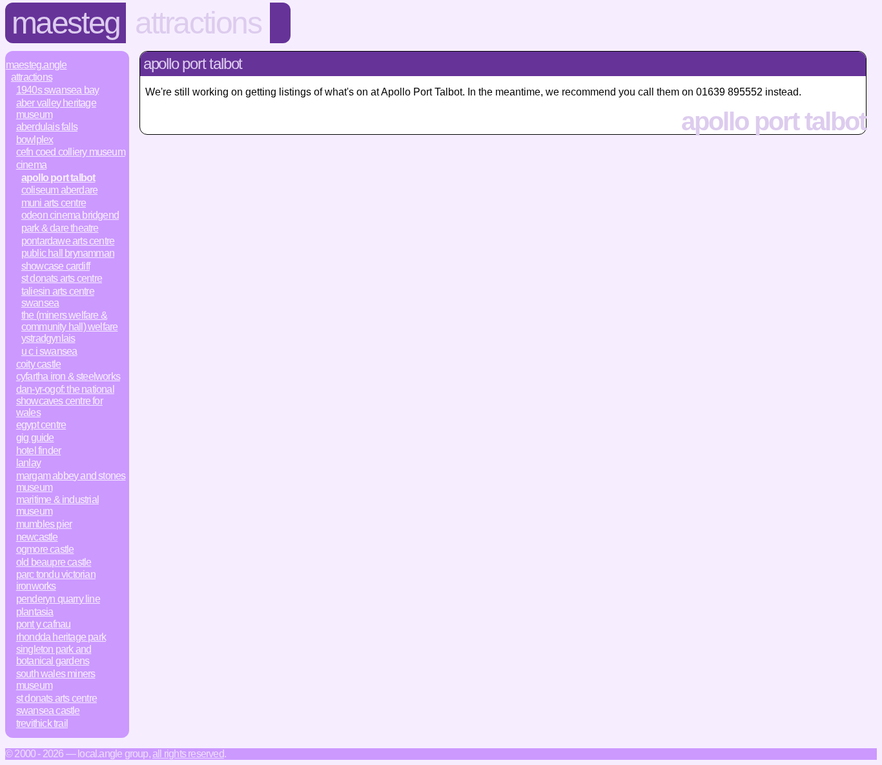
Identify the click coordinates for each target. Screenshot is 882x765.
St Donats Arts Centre (61, 278)
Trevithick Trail (42, 723)
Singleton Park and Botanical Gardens (54, 655)
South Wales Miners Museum (56, 679)
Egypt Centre (41, 424)
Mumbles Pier (44, 524)
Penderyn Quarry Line (58, 598)
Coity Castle (38, 364)
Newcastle (37, 537)
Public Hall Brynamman (67, 253)
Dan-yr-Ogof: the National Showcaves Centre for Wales (65, 401)
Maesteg (66, 23)
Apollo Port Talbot (58, 177)
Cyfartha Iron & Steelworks (68, 376)
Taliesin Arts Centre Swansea (57, 297)
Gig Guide (35, 437)
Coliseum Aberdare (59, 189)
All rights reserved (188, 753)
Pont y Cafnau (43, 624)
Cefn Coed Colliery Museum (70, 151)
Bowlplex (35, 139)
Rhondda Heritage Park (61, 636)
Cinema (31, 164)
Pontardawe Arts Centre (67, 240)
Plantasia (35, 611)
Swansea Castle (48, 710)
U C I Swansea (49, 351)
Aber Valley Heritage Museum (56, 108)
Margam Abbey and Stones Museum (71, 481)
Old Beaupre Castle (54, 562)
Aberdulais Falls (46, 126)
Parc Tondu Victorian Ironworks (56, 580)
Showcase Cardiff (55, 266)
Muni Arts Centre (53, 202)
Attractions (198, 23)
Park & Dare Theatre (60, 228)
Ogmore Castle (45, 549)
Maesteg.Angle (36, 64)
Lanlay (28, 462)
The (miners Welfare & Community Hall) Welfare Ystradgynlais (69, 327)
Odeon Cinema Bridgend (70, 215)
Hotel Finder (38, 450)
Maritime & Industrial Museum (57, 505)
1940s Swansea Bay (57, 89)
